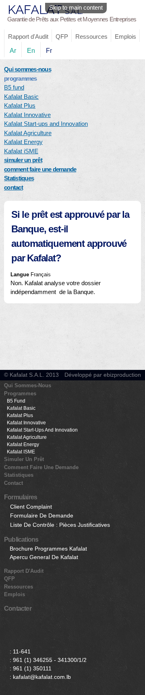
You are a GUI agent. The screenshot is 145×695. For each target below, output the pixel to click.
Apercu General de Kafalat (44, 557)
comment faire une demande (40, 169)
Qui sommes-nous (27, 69)
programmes (20, 393)
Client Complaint (31, 506)
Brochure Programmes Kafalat (48, 548)
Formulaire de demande (41, 515)
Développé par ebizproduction (102, 375)
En (31, 50)
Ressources (91, 36)
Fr (49, 50)
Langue (20, 274)
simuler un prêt (23, 160)
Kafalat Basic (21, 96)
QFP (62, 36)
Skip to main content (76, 7)
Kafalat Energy (23, 141)
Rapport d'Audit (28, 36)
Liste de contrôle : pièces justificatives (60, 525)
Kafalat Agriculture (28, 132)
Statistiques (19, 178)
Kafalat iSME (21, 151)
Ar (13, 50)
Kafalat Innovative (27, 114)
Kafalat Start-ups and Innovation (46, 123)
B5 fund (14, 87)
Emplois (125, 36)
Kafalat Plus (19, 105)
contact (13, 187)
